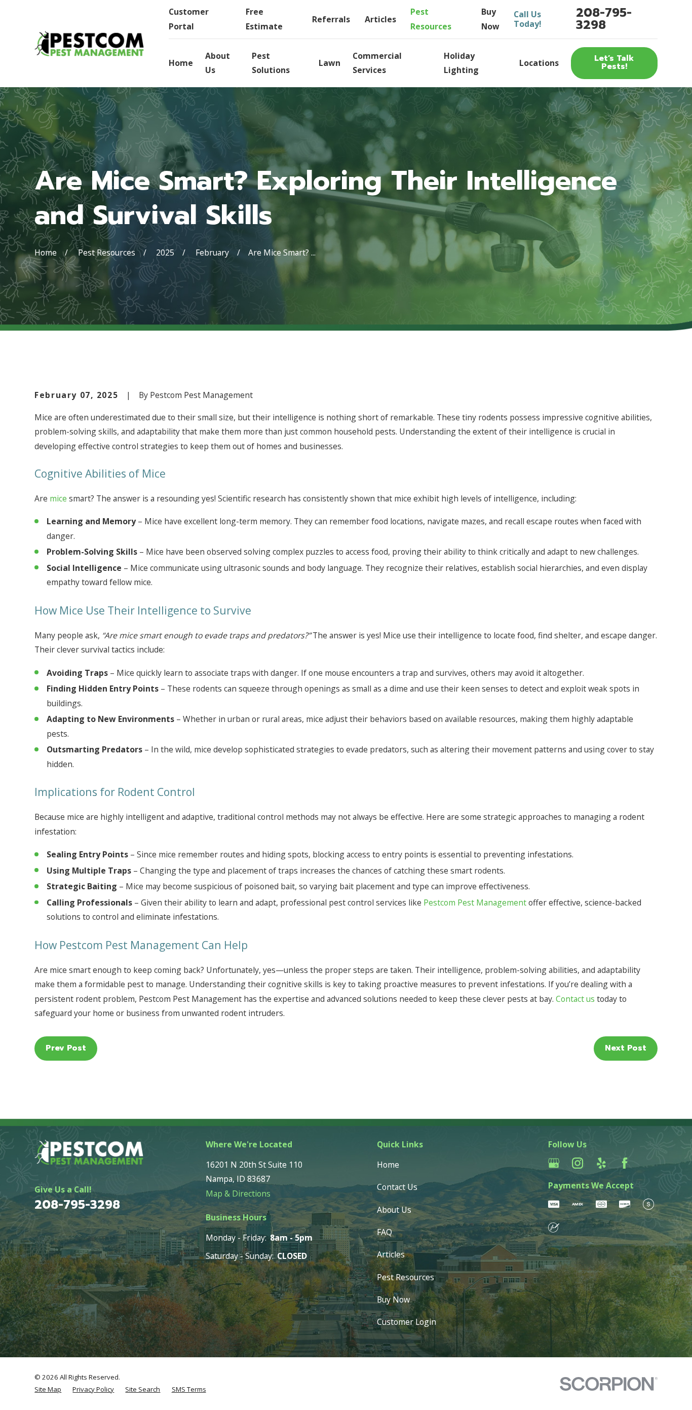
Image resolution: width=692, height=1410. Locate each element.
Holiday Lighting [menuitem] (461, 63)
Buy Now (393, 1299)
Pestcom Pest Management (475, 902)
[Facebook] (624, 1163)
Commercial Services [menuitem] (377, 63)
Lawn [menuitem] (329, 62)
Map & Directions (238, 1193)
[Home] (89, 43)
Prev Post (66, 1048)
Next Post (625, 1048)
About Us (394, 1209)
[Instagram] (577, 1163)
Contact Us (397, 1186)
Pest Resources (405, 1277)
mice (58, 498)
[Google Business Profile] (553, 1163)
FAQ (384, 1232)
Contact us (575, 998)
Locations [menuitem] (539, 62)
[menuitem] (47, 1390)
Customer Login (406, 1321)
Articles (380, 19)
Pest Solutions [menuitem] (271, 63)
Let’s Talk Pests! (614, 62)
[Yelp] (601, 1163)
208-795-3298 (604, 19)
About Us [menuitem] (217, 63)
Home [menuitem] (181, 62)
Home (388, 1164)
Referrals (331, 19)
